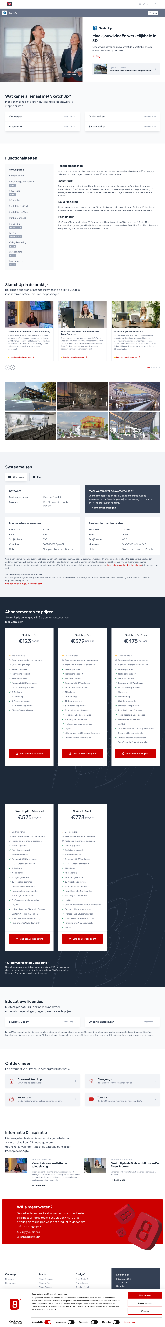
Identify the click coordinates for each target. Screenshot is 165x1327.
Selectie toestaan (145, 1303)
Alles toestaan (145, 1295)
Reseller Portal (82, 1287)
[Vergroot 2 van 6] (105, 385)
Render (43, 1274)
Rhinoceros (10, 1283)
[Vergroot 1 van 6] (53, 385)
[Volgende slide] (12, 367)
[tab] (29, 169)
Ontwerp (10, 1274)
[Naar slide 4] (154, 367)
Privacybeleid (82, 1283)
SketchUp (9, 1279)
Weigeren (145, 1311)
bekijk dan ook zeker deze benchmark (124, 565)
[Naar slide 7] (159, 367)
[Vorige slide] (7, 367)
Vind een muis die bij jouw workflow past (23, 583)
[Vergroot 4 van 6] (53, 415)
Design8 (80, 1274)
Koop (154, 13)
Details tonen (129, 1322)
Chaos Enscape (46, 1279)
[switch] (71, 1322)
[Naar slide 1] (148, 367)
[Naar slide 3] (153, 367)
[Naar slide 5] (156, 367)
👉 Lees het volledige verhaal (19, 357)
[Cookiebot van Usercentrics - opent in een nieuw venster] (15, 1322)
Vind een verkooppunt (31, 753)
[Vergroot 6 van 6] (156, 415)
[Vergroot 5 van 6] (105, 415)
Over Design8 (82, 1279)
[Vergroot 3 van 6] (156, 385)
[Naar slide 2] (151, 367)
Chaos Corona (45, 1287)
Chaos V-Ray (44, 1283)
